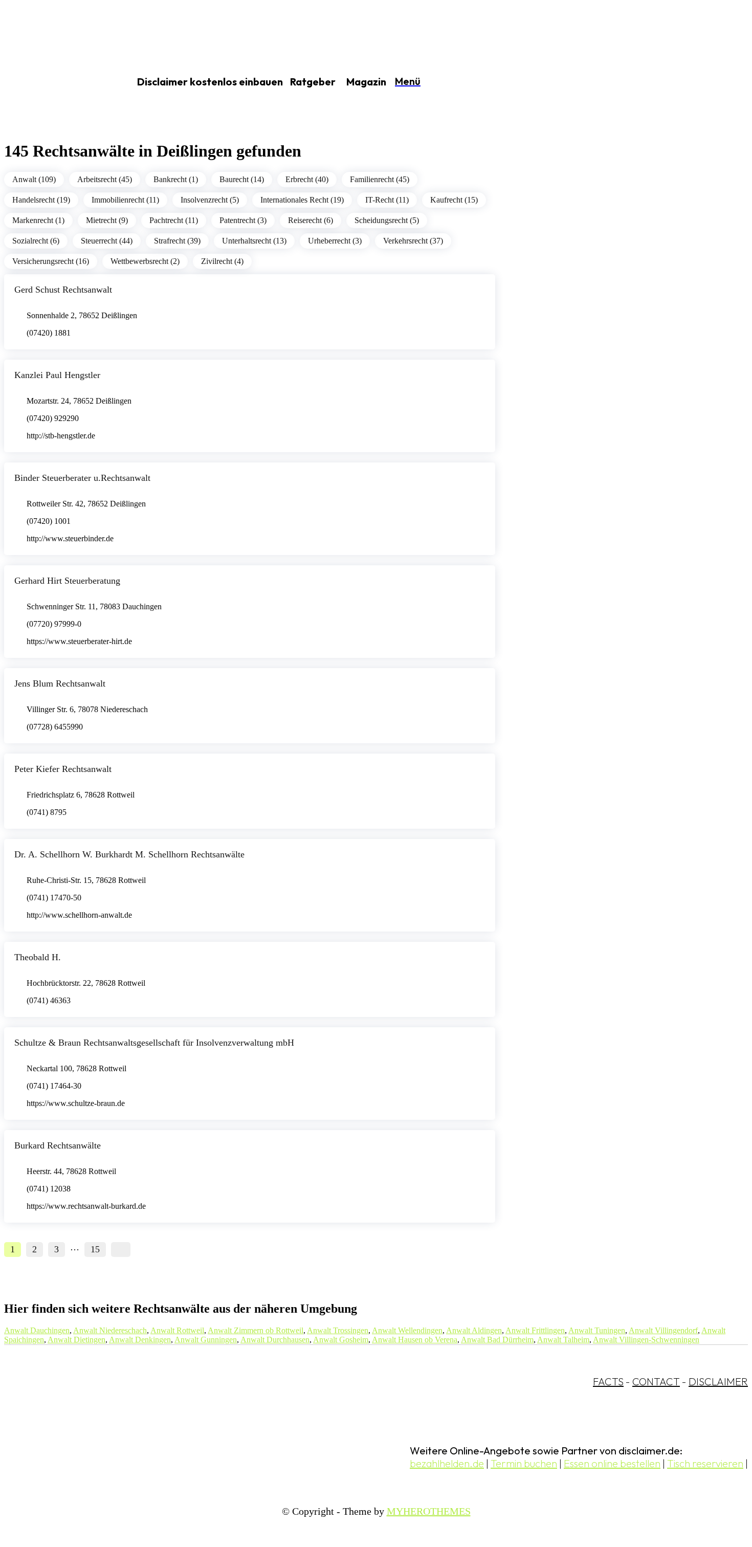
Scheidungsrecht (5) (387, 220)
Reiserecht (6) (310, 220)
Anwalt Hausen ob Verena (414, 1339)
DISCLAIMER (718, 1381)
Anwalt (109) (34, 179)
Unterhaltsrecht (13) (254, 240)
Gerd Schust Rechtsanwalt (63, 289)
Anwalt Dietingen (76, 1339)
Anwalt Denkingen (140, 1339)
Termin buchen (524, 1463)
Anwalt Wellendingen (407, 1330)
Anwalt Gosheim (340, 1339)
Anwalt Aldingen (474, 1330)
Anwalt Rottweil (177, 1330)
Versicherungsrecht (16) (50, 261)
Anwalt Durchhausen (274, 1339)
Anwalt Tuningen (596, 1330)
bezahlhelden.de (447, 1463)
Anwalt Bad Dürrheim (497, 1339)
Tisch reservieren (705, 1463)
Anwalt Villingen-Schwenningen (646, 1339)
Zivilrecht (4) (222, 261)
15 (95, 1249)
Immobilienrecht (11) (125, 199)
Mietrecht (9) (107, 220)
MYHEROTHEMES (429, 1511)
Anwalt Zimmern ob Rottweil (255, 1330)
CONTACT (656, 1381)
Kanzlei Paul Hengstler (57, 375)
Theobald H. (37, 957)
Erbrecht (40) (306, 179)
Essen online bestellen (612, 1463)
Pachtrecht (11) (173, 220)
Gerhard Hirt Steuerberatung (67, 581)
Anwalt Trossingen (337, 1330)
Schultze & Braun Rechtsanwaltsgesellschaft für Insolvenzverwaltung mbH (154, 1042)
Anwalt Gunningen (205, 1339)
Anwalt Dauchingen (37, 1330)
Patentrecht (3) (243, 220)
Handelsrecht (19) (41, 199)
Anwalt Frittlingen (535, 1330)
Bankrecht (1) (175, 179)
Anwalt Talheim (563, 1339)
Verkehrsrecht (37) (413, 240)
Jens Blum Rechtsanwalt (59, 683)
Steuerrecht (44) (106, 240)
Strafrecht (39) (177, 240)
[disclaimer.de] (55, 82)
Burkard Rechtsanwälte (57, 1145)
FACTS (608, 1381)
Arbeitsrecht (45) (104, 179)
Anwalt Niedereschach (110, 1330)
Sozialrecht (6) (35, 240)
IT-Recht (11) (387, 199)
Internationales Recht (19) (302, 199)
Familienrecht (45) (379, 179)
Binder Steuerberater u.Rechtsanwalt (82, 478)
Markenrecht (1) (38, 220)
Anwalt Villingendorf (663, 1330)
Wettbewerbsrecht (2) (145, 261)
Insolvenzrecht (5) (210, 199)
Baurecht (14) (241, 179)
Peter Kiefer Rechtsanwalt (63, 769)
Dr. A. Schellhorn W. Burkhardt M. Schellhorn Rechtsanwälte (129, 854)
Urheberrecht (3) (335, 240)
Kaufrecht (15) (454, 199)
